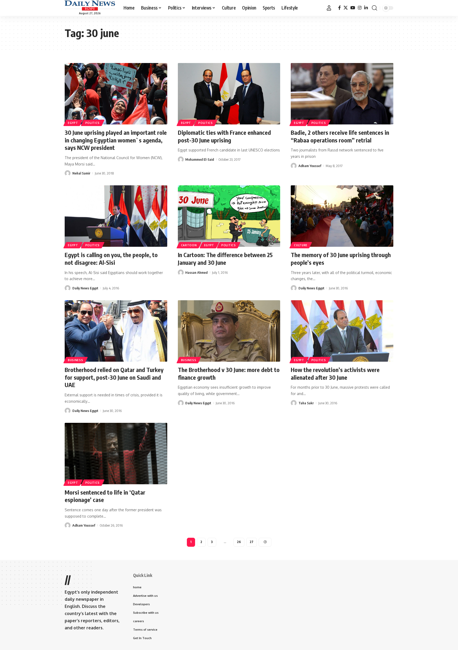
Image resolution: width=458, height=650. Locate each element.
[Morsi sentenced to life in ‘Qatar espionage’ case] (116, 453)
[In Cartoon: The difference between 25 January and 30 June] (229, 216)
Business (75, 360)
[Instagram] (359, 7)
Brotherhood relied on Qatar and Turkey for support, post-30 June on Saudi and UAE (114, 377)
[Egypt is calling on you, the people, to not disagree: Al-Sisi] (116, 216)
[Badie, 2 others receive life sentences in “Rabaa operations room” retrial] (342, 93)
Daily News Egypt (85, 288)
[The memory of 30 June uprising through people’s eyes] (342, 216)
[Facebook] (339, 7)
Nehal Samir (81, 173)
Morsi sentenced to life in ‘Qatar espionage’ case (105, 496)
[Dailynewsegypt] (90, 6)
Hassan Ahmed (196, 272)
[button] (329, 8)
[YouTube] (352, 7)
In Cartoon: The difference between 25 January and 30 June (225, 258)
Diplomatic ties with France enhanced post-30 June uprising (224, 136)
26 (239, 542)
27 (251, 542)
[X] (345, 7)
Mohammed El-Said (199, 159)
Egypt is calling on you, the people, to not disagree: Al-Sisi (111, 258)
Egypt (73, 122)
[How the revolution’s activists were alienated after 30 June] (342, 331)
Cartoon (189, 245)
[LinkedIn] (366, 7)
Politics (92, 122)
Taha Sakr (306, 403)
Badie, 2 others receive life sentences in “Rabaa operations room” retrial (340, 136)
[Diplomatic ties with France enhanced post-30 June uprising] (229, 93)
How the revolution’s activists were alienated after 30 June (335, 373)
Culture (300, 245)
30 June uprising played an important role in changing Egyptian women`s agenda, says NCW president (116, 140)
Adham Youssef (309, 166)
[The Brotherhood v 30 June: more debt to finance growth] (229, 331)
